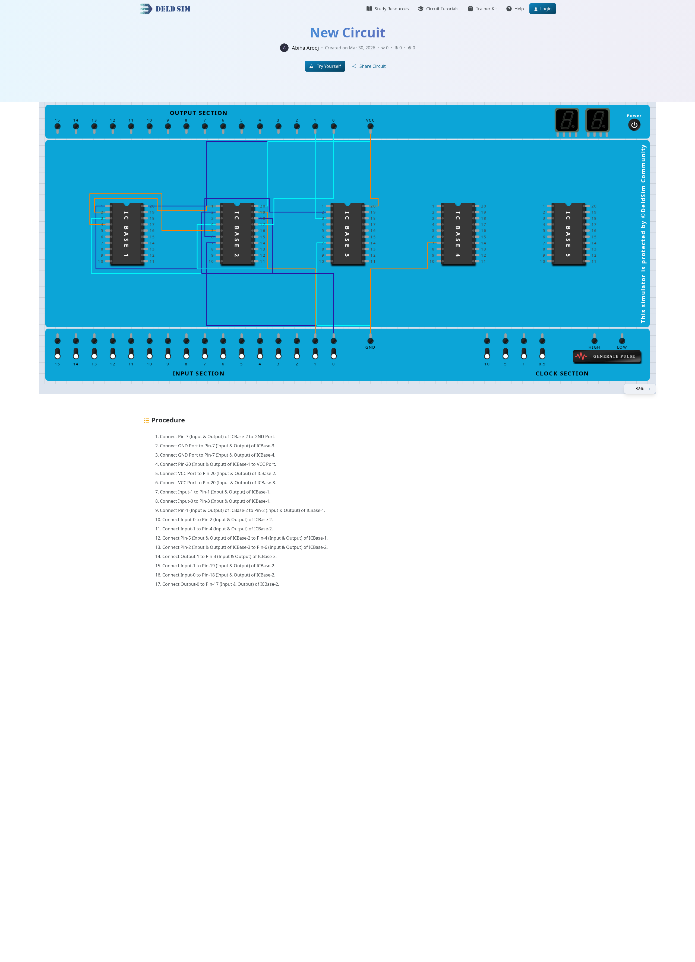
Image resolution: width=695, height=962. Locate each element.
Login (545, 9)
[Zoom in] (650, 389)
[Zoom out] (629, 389)
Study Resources (392, 9)
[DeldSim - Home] (166, 8)
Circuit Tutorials (442, 9)
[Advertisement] (302, 682)
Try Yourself (329, 66)
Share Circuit (372, 66)
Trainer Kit (486, 9)
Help (519, 9)
